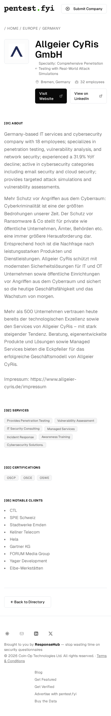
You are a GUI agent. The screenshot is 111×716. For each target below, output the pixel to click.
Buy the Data (46, 701)
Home (12, 28)
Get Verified (44, 686)
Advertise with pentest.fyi (55, 694)
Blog (38, 672)
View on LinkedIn (81, 96)
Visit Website (46, 96)
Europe (31, 28)
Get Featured (45, 679)
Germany (51, 28)
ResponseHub (47, 644)
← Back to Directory (28, 602)
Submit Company (87, 8)
